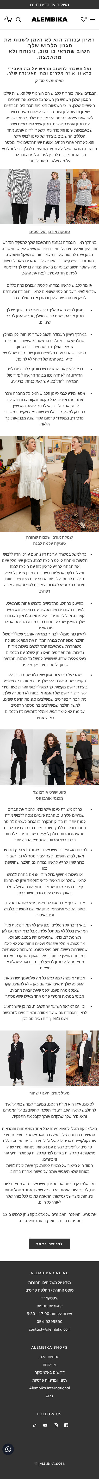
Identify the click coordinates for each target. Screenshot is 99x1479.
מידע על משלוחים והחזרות (49, 1282)
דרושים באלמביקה (50, 1372)
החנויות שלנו (49, 1356)
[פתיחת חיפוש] (20, 19)
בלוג (49, 1395)
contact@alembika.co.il (49, 1329)
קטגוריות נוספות (49, 1306)
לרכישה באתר (49, 1244)
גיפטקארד (49, 1298)
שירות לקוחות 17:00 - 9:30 (49, 1313)
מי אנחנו (49, 1364)
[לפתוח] (92, 19)
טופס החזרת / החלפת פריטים (49, 1290)
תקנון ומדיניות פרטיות (49, 1380)
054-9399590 (49, 1321)
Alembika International (49, 1388)
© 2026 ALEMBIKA (52, 1463)
